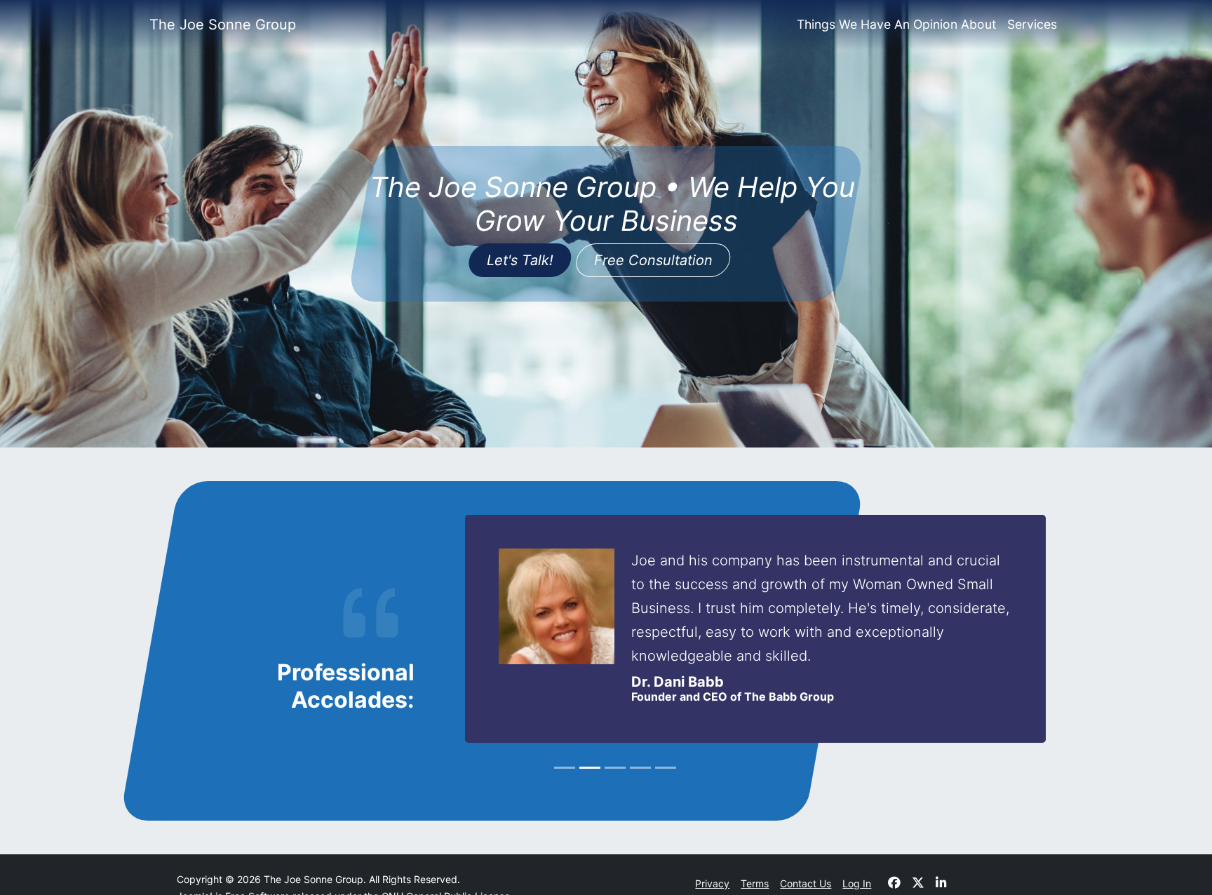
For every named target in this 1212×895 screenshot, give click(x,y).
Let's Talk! (520, 260)
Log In (856, 883)
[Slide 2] (589, 768)
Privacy (712, 883)
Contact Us (805, 883)
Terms (755, 883)
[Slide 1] (564, 768)
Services (1032, 24)
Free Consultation (653, 260)
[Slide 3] (615, 768)
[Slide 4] (640, 768)
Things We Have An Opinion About (896, 24)
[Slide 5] (665, 768)
